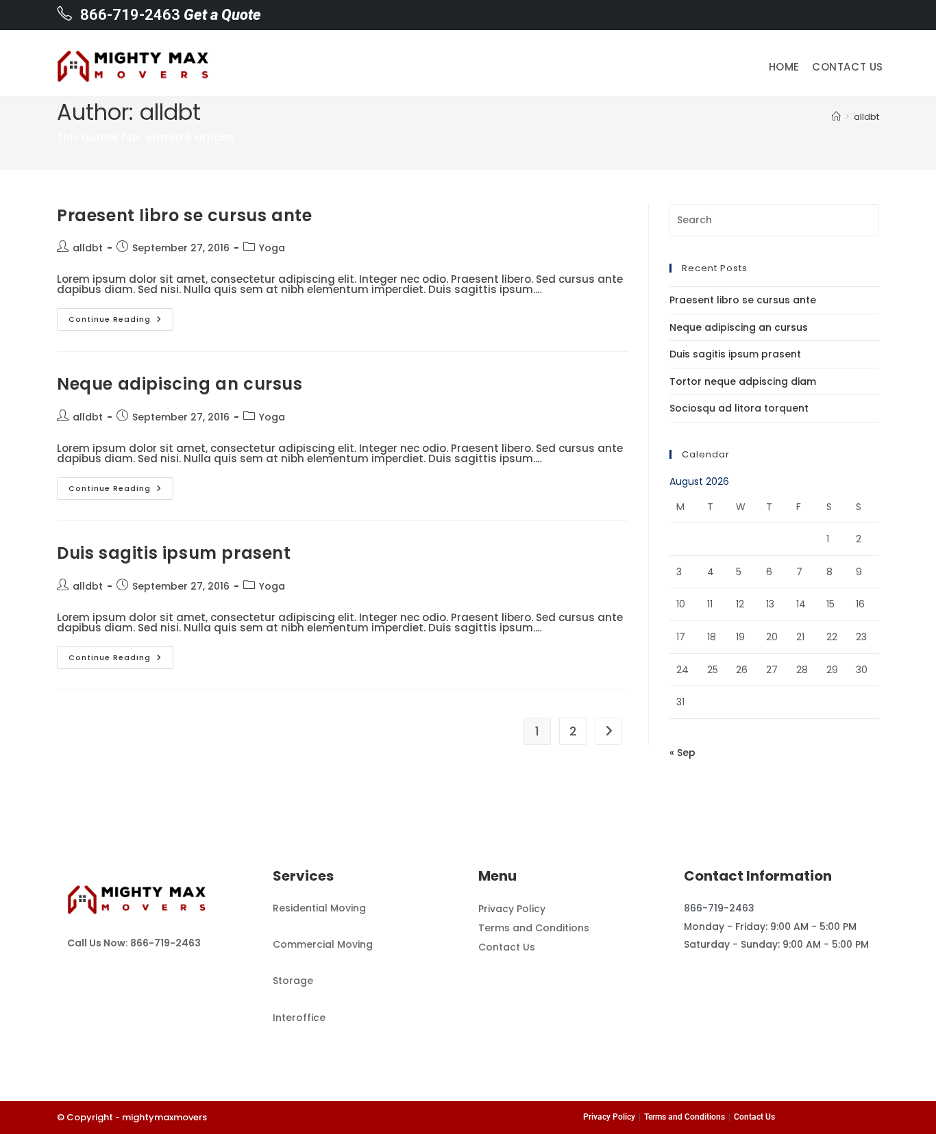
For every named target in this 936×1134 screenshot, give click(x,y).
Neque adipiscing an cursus (180, 384)
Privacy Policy (511, 909)
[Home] (836, 116)
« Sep (682, 752)
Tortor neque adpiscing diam (742, 381)
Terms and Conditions (533, 928)
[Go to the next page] (608, 731)
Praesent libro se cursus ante (184, 215)
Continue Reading (121, 316)
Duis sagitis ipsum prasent (174, 553)
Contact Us (506, 947)
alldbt (866, 116)
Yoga (272, 248)
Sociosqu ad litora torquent (739, 408)
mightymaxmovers (164, 1117)
